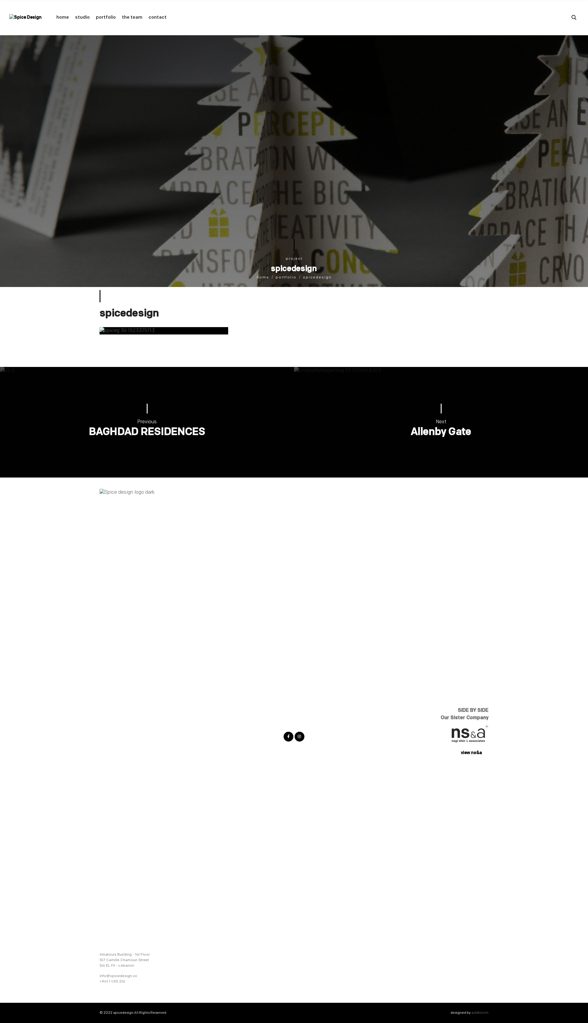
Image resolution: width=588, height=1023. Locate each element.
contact (158, 17)
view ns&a (471, 752)
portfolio (106, 17)
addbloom (479, 1013)
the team (132, 17)
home (62, 17)
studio (82, 17)
